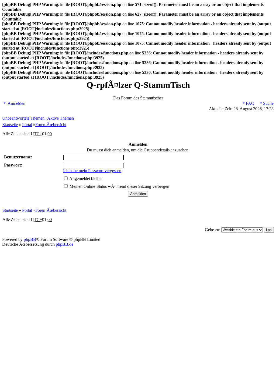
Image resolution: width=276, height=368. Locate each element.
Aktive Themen (60, 118)
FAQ (249, 103)
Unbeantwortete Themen (23, 118)
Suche (268, 103)
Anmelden (16, 103)
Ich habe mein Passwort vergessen (92, 170)
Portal (27, 124)
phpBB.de (64, 244)
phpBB (30, 239)
